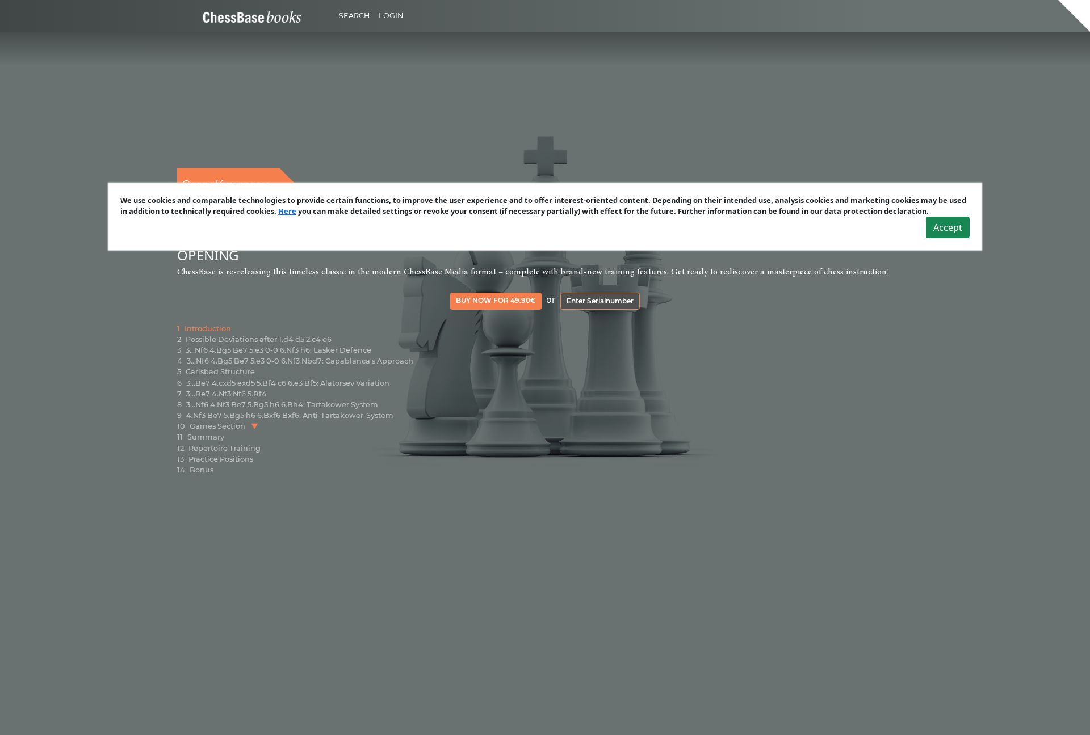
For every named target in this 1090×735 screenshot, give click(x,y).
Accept (947, 227)
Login (391, 15)
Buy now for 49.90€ (496, 300)
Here (287, 211)
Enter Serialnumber (600, 301)
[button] (254, 426)
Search (354, 15)
